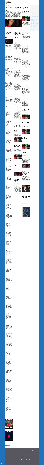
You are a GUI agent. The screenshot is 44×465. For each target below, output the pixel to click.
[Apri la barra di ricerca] (38, 2)
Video (35, 2)
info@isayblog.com (35, 457)
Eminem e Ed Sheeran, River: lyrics (17, 146)
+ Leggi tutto (8, 445)
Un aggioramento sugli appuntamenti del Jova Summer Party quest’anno (34, 14)
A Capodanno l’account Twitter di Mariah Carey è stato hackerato (17, 35)
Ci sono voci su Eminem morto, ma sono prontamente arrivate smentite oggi (13, 9)
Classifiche (28, 2)
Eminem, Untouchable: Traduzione (25, 154)
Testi (32, 2)
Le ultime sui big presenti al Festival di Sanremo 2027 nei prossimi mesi (34, 28)
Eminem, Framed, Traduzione (16, 132)
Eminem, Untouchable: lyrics (17, 164)
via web (20, 12)
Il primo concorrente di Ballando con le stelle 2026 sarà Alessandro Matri (34, 20)
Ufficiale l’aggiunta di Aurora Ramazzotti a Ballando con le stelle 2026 (34, 17)
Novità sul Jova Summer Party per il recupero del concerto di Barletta (34, 11)
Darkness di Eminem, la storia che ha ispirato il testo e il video (9, 35)
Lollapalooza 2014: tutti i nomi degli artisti (26, 196)
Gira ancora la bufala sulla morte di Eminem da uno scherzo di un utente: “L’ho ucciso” (26, 11)
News (24, 2)
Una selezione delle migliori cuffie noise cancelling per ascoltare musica (34, 25)
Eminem (17, 46)
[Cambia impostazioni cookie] (1, 463)
